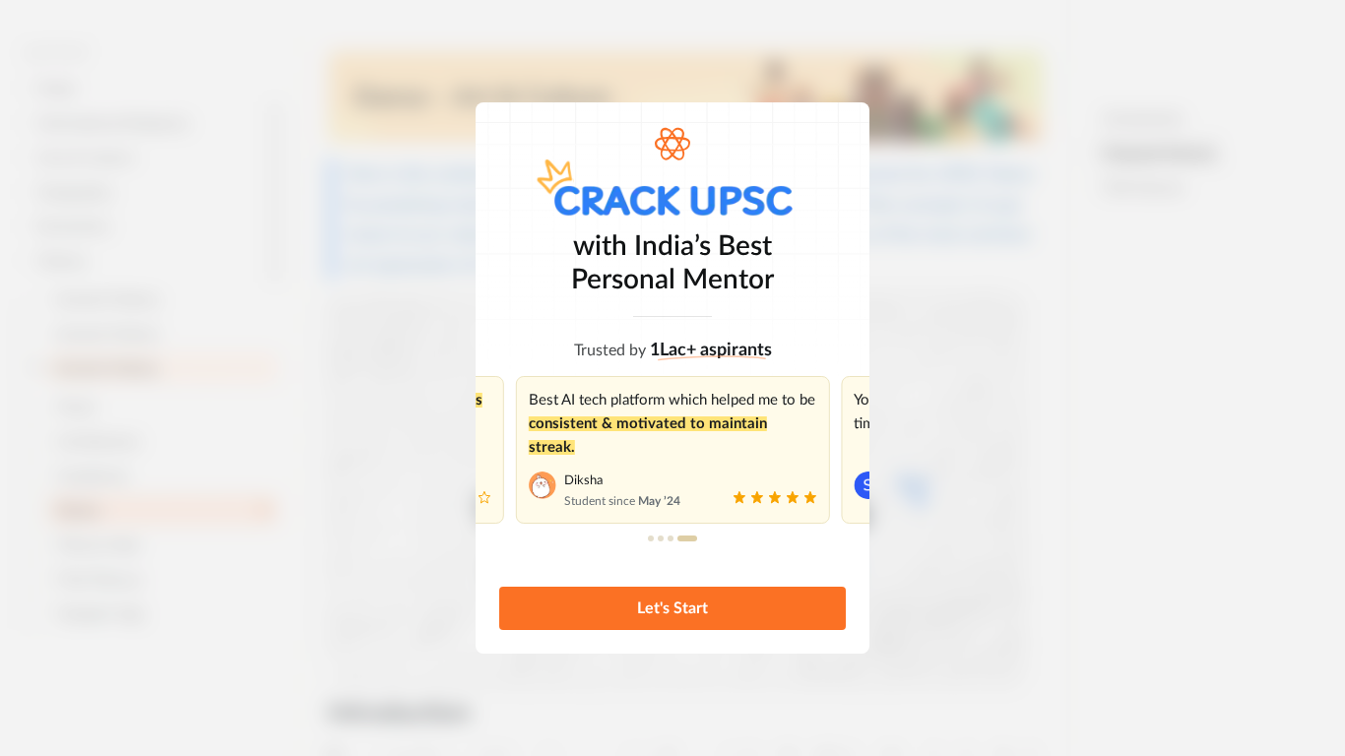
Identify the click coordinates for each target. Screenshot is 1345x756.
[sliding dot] (651, 538)
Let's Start (672, 608)
